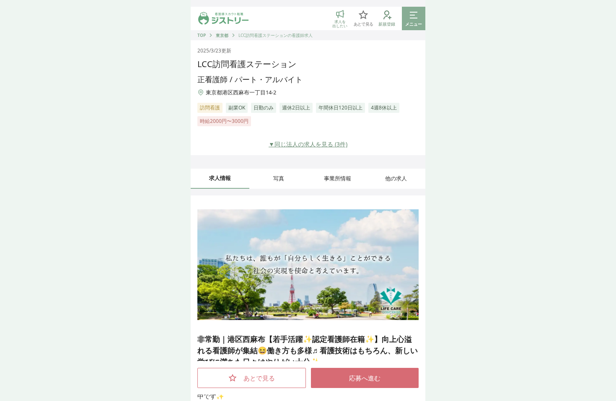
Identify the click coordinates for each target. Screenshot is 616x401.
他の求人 (396, 178)
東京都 (222, 35)
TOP (201, 35)
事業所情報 (337, 178)
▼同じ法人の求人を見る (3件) (308, 144)
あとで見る (259, 378)
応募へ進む (364, 378)
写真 (278, 178)
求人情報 (220, 178)
